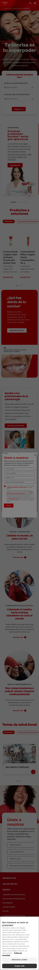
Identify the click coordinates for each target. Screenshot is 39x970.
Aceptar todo (20, 966)
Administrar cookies (19, 960)
